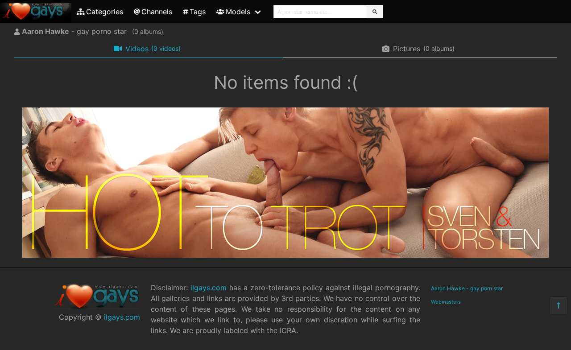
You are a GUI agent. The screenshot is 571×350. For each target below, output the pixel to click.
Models (238, 11)
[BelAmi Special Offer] (285, 255)
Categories (104, 11)
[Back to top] (558, 305)
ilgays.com (122, 317)
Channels (156, 11)
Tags (198, 11)
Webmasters (446, 302)
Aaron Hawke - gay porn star (467, 288)
